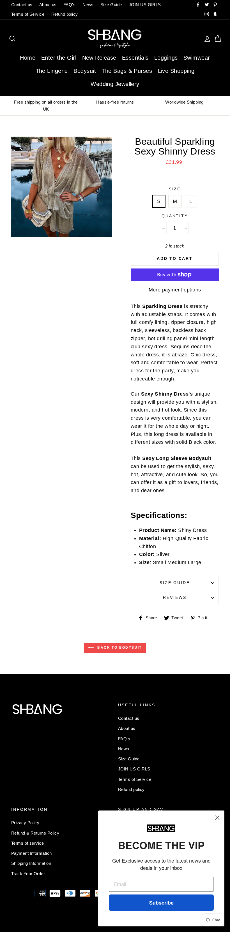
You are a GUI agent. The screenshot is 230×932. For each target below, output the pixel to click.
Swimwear (196, 58)
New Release (99, 58)
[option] (46, 106)
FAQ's (69, 4)
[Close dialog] (217, 818)
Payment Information (31, 853)
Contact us (22, 4)
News (88, 4)
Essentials (135, 58)
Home (27, 58)
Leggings (166, 58)
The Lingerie (52, 71)
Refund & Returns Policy (35, 833)
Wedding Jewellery (115, 84)
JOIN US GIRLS (145, 4)
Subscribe (161, 902)
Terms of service (27, 843)
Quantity (175, 216)
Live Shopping (176, 71)
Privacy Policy (25, 822)
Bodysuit (84, 71)
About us (48, 4)
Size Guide (111, 4)
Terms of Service (27, 14)
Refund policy (64, 14)
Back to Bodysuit (119, 648)
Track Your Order (28, 873)
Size (175, 189)
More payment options (175, 290)
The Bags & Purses (127, 71)
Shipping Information (31, 863)
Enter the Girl (58, 58)
